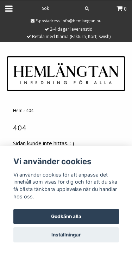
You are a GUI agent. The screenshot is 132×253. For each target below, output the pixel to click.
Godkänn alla (66, 216)
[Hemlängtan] (66, 72)
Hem (18, 110)
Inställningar (66, 234)
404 (29, 110)
